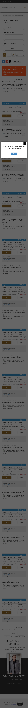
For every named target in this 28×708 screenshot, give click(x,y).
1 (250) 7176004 (6, 123)
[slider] (4, 29)
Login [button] (17, 62)
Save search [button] (4, 55)
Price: (9, 27)
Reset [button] (17, 55)
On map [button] (13, 55)
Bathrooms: (9, 38)
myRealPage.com (16, 700)
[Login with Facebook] (3, 62)
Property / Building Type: (11, 20)
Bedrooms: (9, 32)
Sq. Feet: (9, 49)
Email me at (14, 683)
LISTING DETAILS (6, 116)
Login (9, 1)
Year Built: (10, 43)
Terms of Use (13, 704)
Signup (4, 1)
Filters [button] (22, 55)
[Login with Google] (7, 62)
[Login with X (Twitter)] (10, 62)
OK (20, 704)
